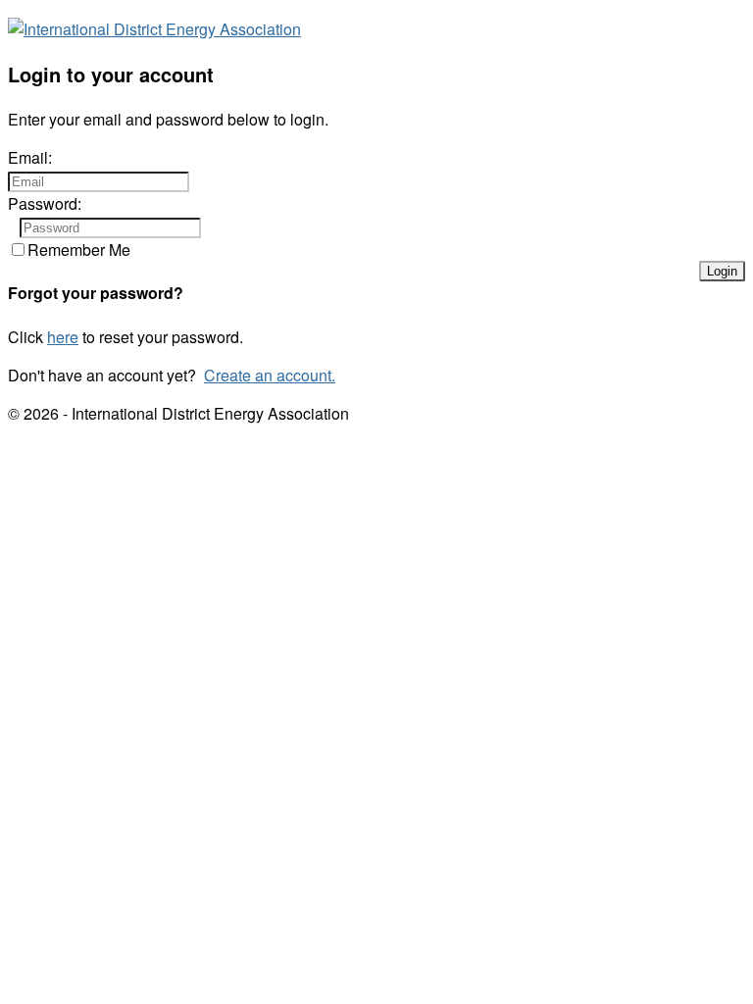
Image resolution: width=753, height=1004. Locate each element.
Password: (44, 203)
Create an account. (269, 375)
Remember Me (78, 249)
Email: (30, 157)
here (62, 337)
